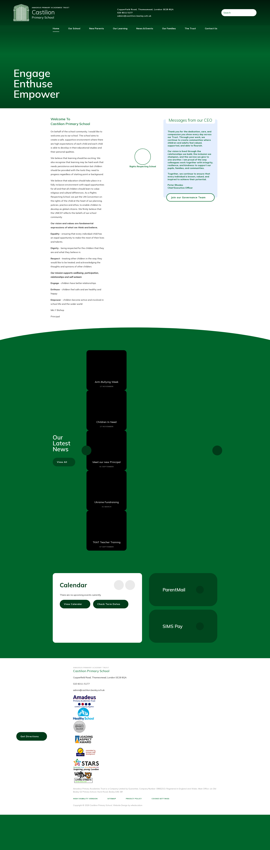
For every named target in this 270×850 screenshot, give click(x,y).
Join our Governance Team (188, 197)
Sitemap (111, 799)
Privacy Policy (134, 799)
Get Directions (30, 736)
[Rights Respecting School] (143, 155)
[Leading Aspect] (145, 739)
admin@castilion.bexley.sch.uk (134, 16)
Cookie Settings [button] (160, 799)
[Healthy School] (145, 714)
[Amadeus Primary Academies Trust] (145, 701)
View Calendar (73, 604)
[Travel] (145, 764)
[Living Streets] (145, 777)
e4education (136, 805)
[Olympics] (145, 726)
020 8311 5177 (125, 12)
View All (62, 462)
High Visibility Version (85, 799)
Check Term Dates (108, 604)
